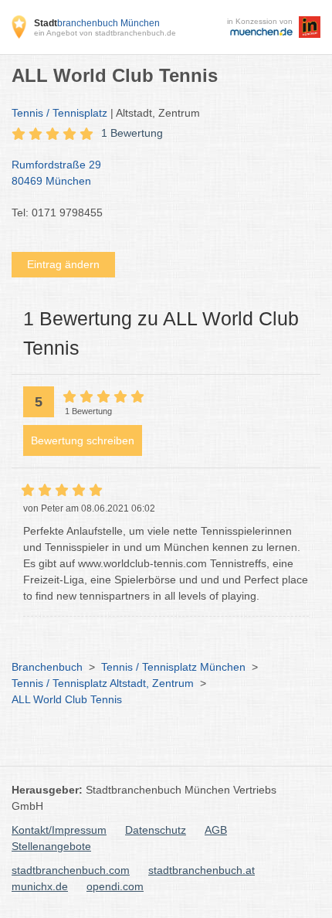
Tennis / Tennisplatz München (173, 667)
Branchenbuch (47, 667)
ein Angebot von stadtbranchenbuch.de (105, 33)
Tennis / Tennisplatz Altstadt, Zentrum (103, 683)
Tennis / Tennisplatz (59, 113)
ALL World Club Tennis (67, 699)
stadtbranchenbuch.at (201, 870)
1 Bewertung (132, 133)
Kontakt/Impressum (59, 830)
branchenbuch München (97, 23)
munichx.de (40, 886)
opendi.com (115, 886)
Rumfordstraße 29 (56, 172)
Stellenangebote (51, 846)
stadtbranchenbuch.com (71, 870)
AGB (216, 830)
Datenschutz (155, 830)
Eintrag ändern (63, 264)
